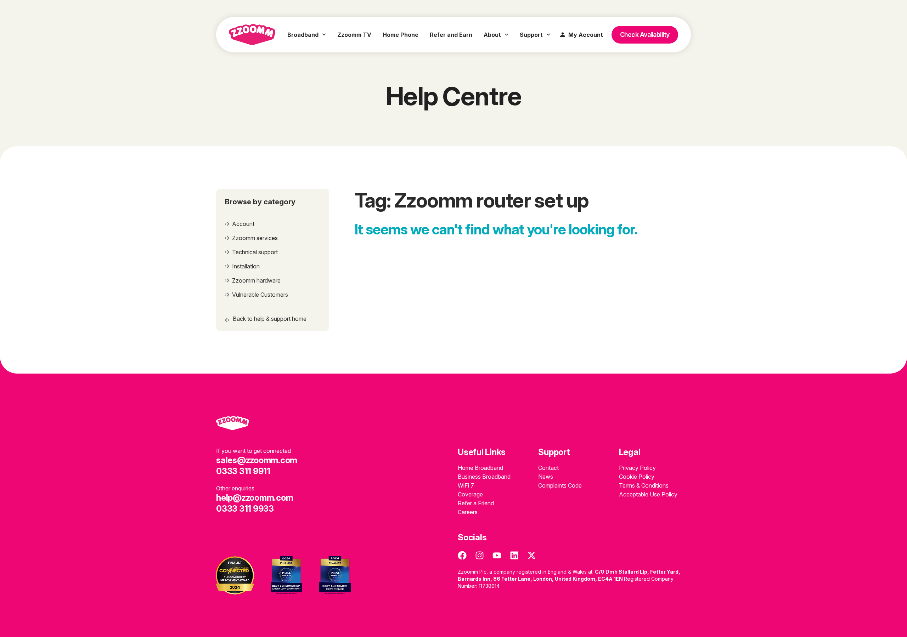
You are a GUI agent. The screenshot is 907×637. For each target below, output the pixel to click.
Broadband (303, 34)
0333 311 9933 (245, 509)
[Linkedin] (514, 555)
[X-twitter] (531, 555)
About (492, 34)
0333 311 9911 (243, 471)
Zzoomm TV (354, 34)
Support (531, 34)
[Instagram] (479, 555)
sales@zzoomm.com (256, 460)
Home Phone (400, 34)
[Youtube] (496, 555)
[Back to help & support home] (227, 320)
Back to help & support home (269, 318)
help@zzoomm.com (254, 498)
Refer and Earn (451, 34)
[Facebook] (462, 555)
